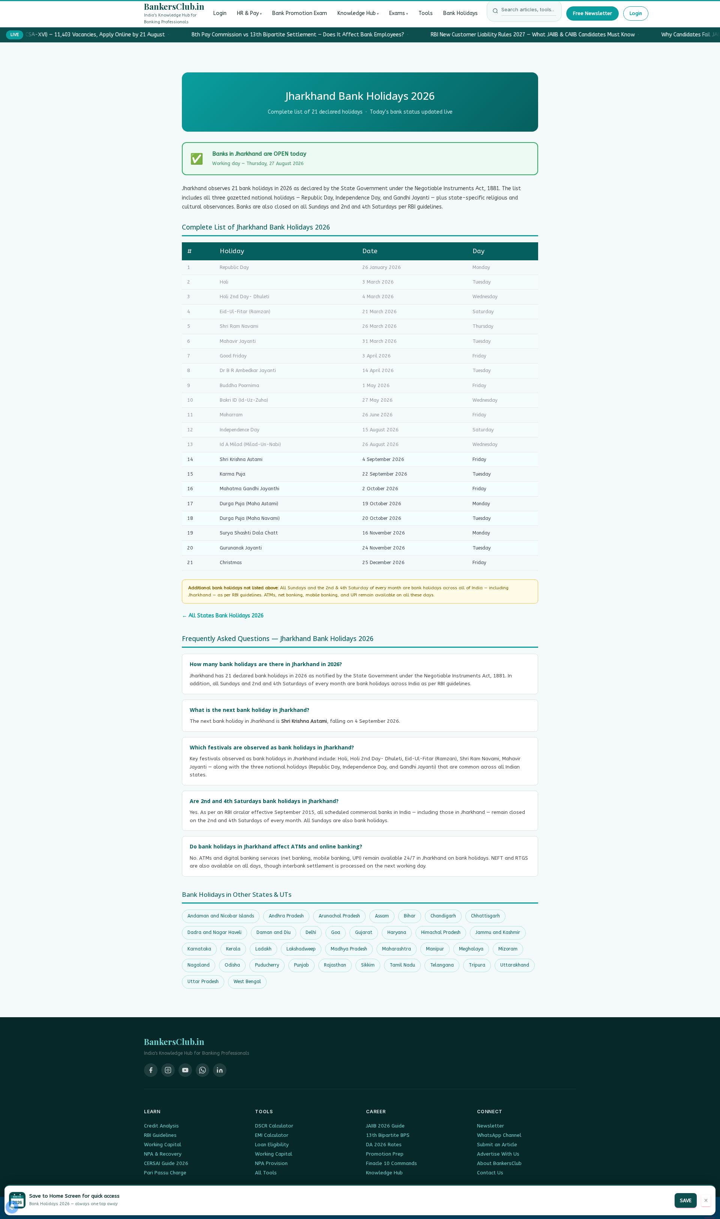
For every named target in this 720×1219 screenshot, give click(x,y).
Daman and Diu (273, 932)
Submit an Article (497, 1144)
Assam (382, 916)
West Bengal (247, 981)
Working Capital (162, 1144)
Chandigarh (443, 916)
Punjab (301, 965)
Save (686, 1200)
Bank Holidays (460, 13)
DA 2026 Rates (384, 1144)
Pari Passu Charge (165, 1172)
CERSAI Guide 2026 (166, 1163)
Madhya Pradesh (349, 949)
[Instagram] (168, 1070)
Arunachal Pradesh (339, 916)
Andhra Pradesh (286, 916)
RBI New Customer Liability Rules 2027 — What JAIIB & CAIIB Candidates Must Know (529, 35)
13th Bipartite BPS (388, 1135)
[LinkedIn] (219, 1070)
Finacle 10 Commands (391, 1163)
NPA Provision (271, 1163)
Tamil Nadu (402, 965)
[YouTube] (185, 1070)
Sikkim (368, 965)
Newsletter (490, 1126)
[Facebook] (151, 1070)
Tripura (477, 965)
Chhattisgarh (485, 916)
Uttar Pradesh (203, 981)
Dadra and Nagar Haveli (215, 932)
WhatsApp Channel (499, 1135)
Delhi (311, 932)
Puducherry (267, 965)
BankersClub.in (174, 6)
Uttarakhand (514, 965)
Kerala (233, 949)
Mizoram (508, 949)
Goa (335, 932)
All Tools (266, 1172)
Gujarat (363, 932)
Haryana (396, 932)
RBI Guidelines (160, 1135)
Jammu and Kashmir (498, 932)
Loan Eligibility (272, 1144)
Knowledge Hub (357, 13)
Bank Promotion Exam (299, 13)
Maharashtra (396, 949)
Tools (425, 13)
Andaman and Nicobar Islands (221, 916)
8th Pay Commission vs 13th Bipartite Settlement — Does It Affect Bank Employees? (294, 35)
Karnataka (199, 949)
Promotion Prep (385, 1154)
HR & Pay (248, 13)
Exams (397, 13)
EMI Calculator (271, 1135)
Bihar (410, 916)
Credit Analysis (161, 1126)
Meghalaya (471, 949)
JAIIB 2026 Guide (385, 1126)
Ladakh (263, 949)
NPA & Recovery (163, 1154)
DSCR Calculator (274, 1126)
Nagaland (199, 965)
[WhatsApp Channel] (202, 1070)
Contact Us (490, 1172)
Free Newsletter (592, 13)
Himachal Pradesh (440, 932)
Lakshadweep (301, 949)
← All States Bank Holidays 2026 (223, 616)
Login (219, 13)
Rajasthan (335, 965)
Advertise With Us (498, 1154)
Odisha (232, 965)
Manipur (435, 949)
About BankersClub (499, 1163)
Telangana (442, 965)
